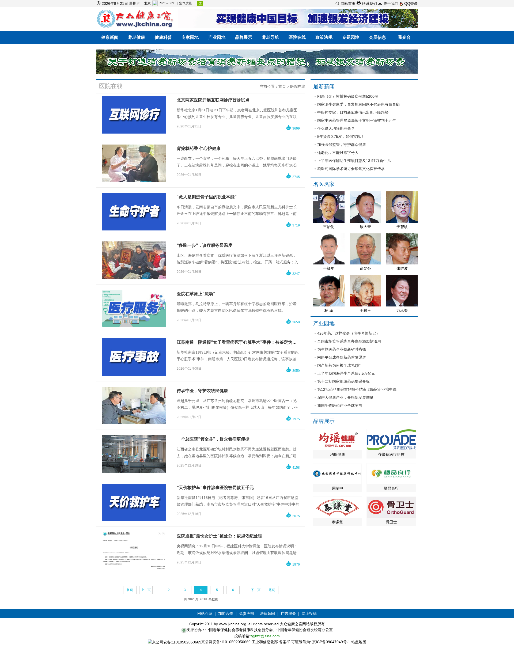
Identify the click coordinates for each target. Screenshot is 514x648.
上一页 (146, 590)
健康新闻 (109, 37)
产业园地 (216, 37)
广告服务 (288, 613)
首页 (282, 86)
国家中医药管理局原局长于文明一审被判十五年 (356, 120)
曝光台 (404, 37)
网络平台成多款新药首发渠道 (341, 357)
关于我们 (388, 3)
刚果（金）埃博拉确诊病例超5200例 (347, 96)
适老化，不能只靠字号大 (337, 152)
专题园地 (350, 37)
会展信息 (377, 37)
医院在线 (297, 37)
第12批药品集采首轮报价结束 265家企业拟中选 (356, 389)
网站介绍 (204, 613)
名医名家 (324, 184)
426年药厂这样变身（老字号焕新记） (348, 333)
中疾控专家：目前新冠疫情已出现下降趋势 (352, 112)
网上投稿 (309, 613)
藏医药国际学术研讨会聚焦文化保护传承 (351, 168)
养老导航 (270, 37)
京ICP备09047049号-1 (331, 642)
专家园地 (190, 37)
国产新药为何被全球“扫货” (339, 365)
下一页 (255, 590)
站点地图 (358, 642)
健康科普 (163, 37)
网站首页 (345, 3)
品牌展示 (243, 37)
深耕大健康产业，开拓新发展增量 (345, 397)
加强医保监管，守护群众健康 (341, 144)
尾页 (272, 590)
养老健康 (136, 37)
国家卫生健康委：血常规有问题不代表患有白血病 (358, 104)
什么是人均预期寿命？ (336, 128)
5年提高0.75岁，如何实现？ (340, 136)
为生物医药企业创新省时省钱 (341, 349)
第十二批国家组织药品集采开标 (343, 381)
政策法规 (323, 37)
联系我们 (367, 3)
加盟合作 (225, 613)
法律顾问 (267, 613)
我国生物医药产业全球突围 (339, 405)
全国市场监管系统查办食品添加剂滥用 (349, 341)
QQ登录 (410, 3)
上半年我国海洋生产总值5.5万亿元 (346, 373)
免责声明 (246, 613)
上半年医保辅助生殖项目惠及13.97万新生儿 (354, 160)
